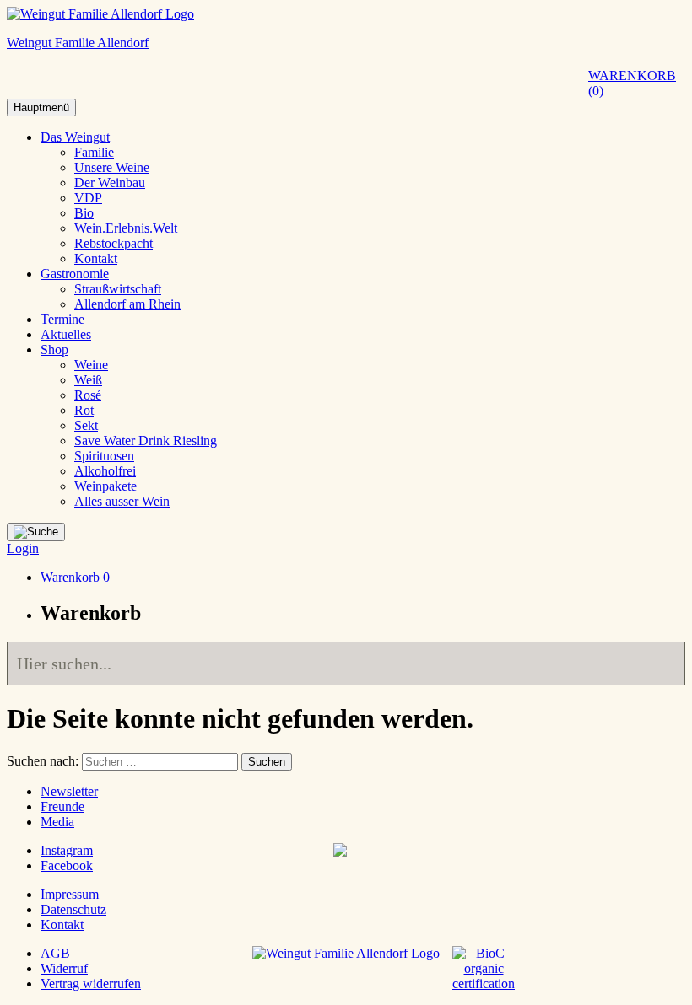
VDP (88, 198)
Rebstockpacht (113, 243)
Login (23, 548)
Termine (62, 319)
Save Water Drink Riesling (145, 440)
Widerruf (64, 968)
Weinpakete (105, 486)
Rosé (87, 395)
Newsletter (69, 791)
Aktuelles (66, 334)
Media (57, 821)
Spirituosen (104, 456)
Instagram (67, 850)
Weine (91, 364)
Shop (54, 349)
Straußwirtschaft (117, 289)
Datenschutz (73, 909)
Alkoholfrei (105, 471)
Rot (84, 410)
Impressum (70, 894)
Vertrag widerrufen (91, 983)
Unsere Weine (111, 167)
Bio (84, 213)
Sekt (86, 425)
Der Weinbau (109, 182)
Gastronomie (75, 273)
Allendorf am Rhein (127, 304)
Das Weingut (75, 137)
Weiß (88, 380)
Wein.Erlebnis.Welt (125, 228)
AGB (55, 953)
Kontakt (95, 258)
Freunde (62, 806)
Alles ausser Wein (122, 501)
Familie (94, 152)
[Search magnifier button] (663, 663)
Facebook (67, 865)
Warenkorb (632, 83)
